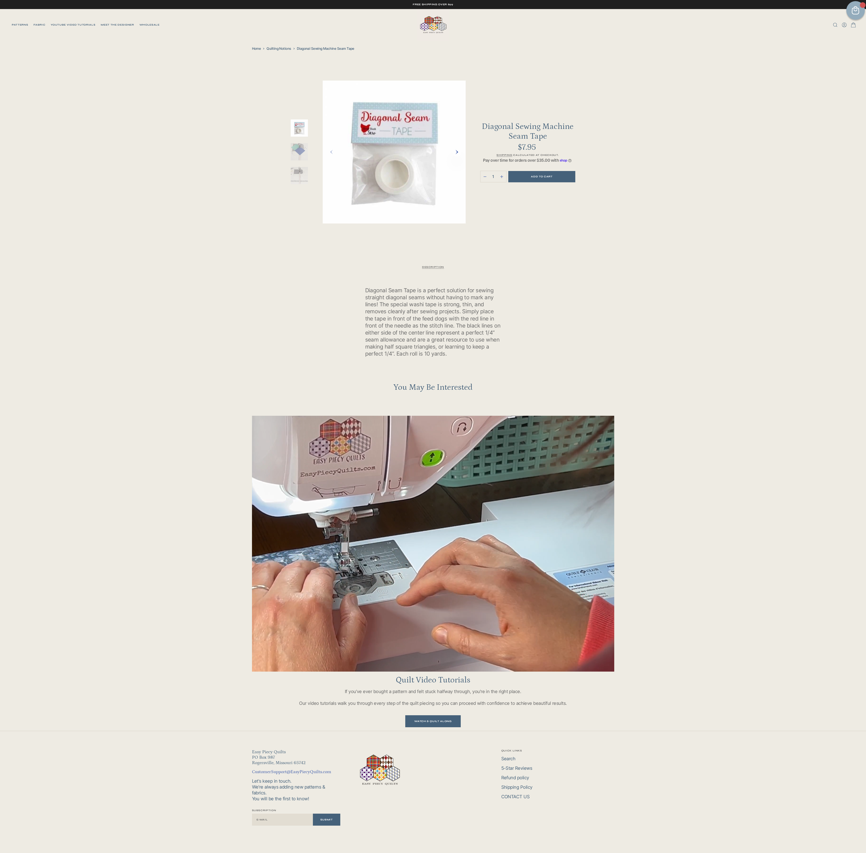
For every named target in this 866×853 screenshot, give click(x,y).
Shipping (504, 155)
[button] (844, 25)
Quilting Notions (278, 48)
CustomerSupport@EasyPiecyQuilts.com (291, 771)
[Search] (835, 25)
